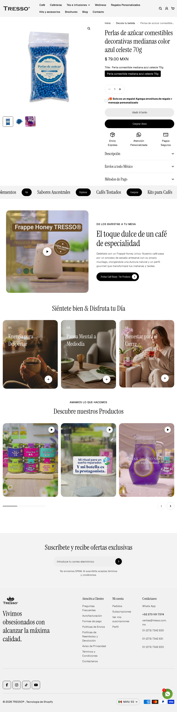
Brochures (71, 11)
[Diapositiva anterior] (161, 506)
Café (42, 5)
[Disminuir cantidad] (108, 89)
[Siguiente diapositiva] (170, 506)
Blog (85, 11)
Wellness (100, 5)
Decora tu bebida (125, 23)
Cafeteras (56, 5)
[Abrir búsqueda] (160, 8)
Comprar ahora (140, 124)
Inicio (108, 23)
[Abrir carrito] (173, 8)
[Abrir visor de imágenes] (89, 28)
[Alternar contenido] (48, 379)
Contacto (98, 11)
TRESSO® (19, 701)
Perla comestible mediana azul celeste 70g (133, 73)
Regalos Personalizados (125, 5)
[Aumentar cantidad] (121, 89)
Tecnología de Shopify (39, 701)
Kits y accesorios (49, 11)
